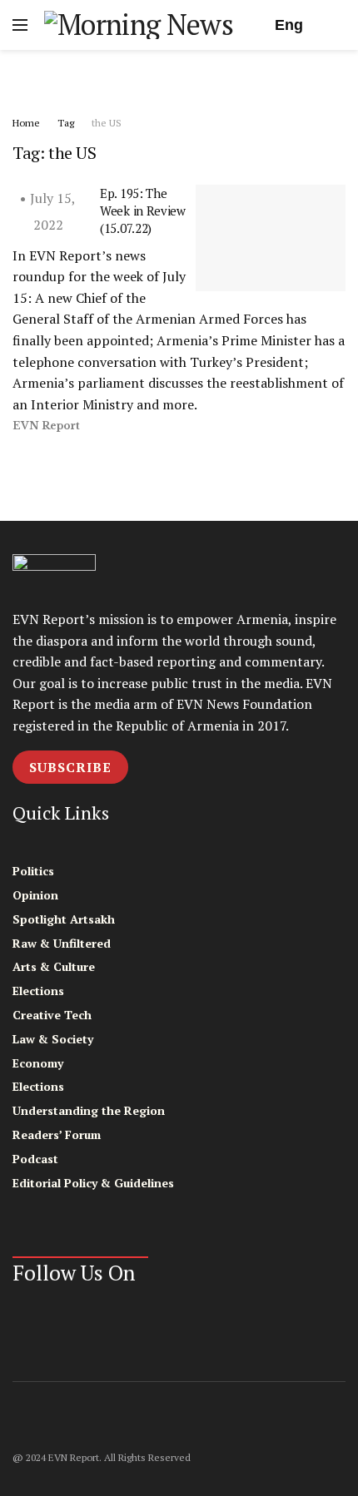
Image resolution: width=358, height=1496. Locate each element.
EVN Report (46, 425)
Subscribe (70, 767)
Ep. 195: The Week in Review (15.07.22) (143, 210)
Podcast (35, 1159)
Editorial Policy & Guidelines (93, 1183)
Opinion (35, 895)
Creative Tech (52, 1015)
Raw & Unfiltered (61, 943)
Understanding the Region (88, 1110)
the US (107, 122)
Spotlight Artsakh (63, 919)
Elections (38, 990)
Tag (65, 122)
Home (26, 122)
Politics (33, 871)
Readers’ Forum (56, 1134)
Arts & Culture (53, 966)
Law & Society (52, 1039)
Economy (37, 1063)
